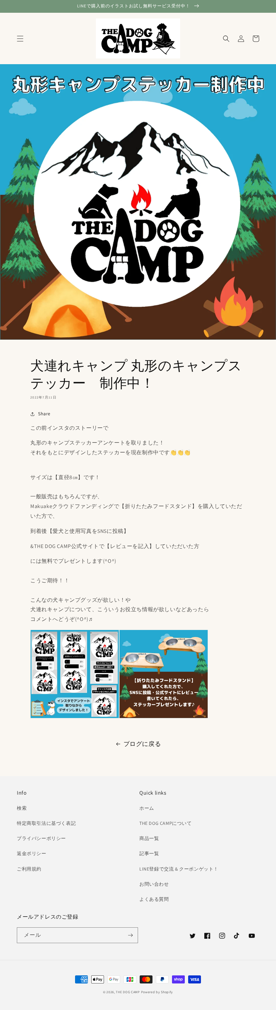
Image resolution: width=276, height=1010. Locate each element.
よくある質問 (154, 899)
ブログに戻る (142, 744)
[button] (20, 38)
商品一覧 (149, 838)
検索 (22, 808)
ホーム (146, 808)
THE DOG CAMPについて (165, 823)
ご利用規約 (29, 869)
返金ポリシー (31, 853)
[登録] (130, 935)
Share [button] (44, 414)
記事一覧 (149, 853)
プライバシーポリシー (41, 838)
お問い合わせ (154, 884)
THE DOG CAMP (128, 992)
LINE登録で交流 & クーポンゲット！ (178, 869)
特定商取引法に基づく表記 (46, 823)
